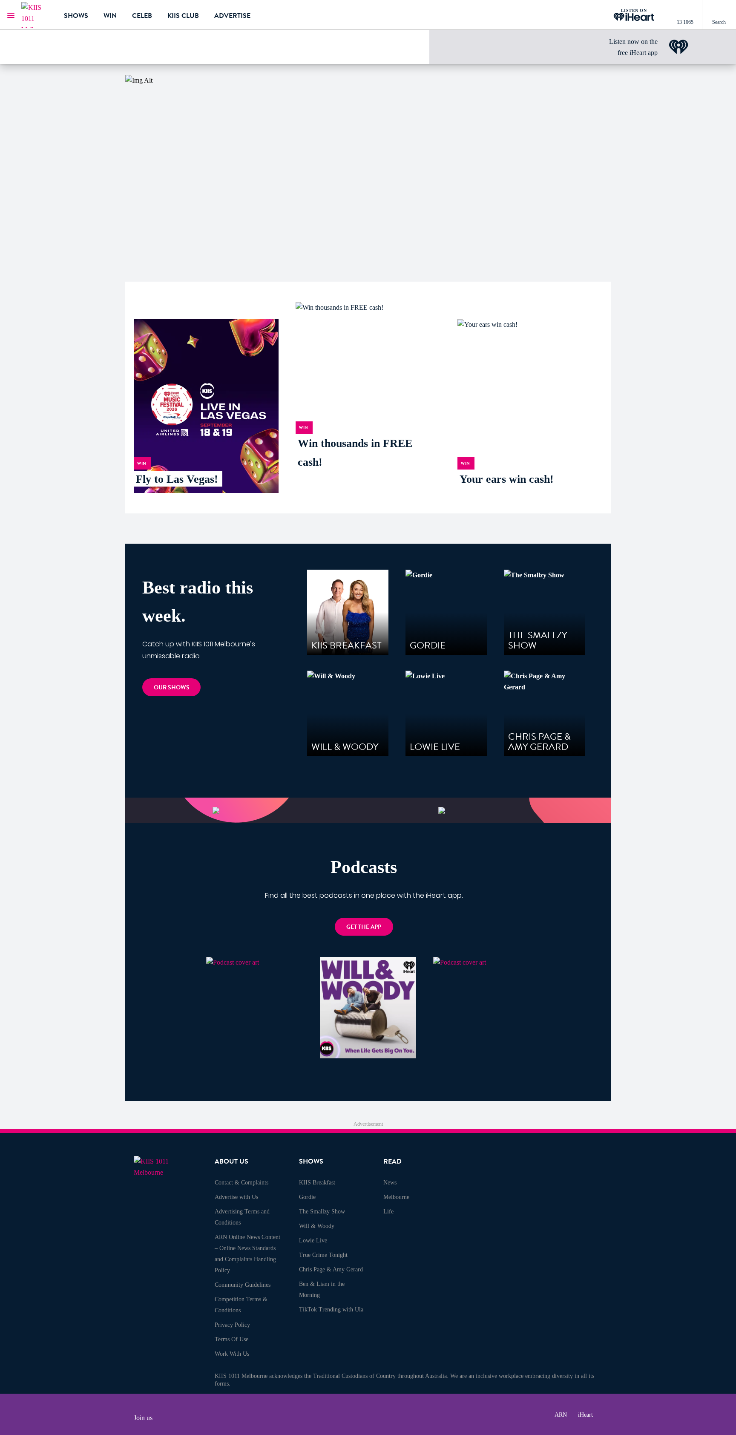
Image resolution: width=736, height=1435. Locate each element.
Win (110, 16)
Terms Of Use (231, 1339)
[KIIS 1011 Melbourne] (36, 15)
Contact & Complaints (241, 1182)
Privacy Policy (232, 1325)
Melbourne (396, 1197)
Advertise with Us (236, 1197)
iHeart (585, 1415)
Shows (76, 16)
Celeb (142, 16)
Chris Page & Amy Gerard (331, 1269)
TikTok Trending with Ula (331, 1309)
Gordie (307, 1197)
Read (392, 1161)
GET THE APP (363, 926)
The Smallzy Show (322, 1211)
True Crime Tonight (323, 1255)
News (390, 1182)
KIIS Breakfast (317, 1182)
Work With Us (232, 1354)
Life (388, 1211)
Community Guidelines (242, 1285)
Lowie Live (313, 1240)
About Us (231, 1161)
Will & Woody (316, 1226)
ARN (561, 1415)
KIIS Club (183, 16)
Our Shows (172, 687)
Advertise (232, 16)
